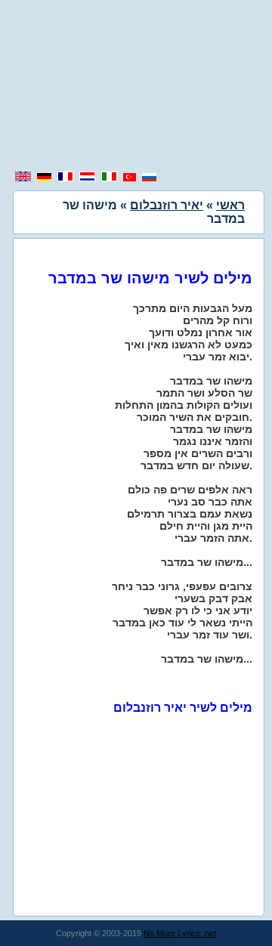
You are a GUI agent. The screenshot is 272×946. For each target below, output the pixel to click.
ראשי (230, 205)
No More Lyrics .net (180, 933)
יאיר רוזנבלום (166, 205)
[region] (136, 86)
